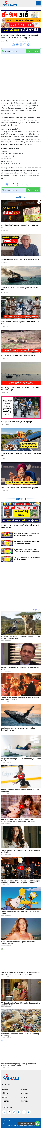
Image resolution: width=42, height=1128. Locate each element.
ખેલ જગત (24, 1097)
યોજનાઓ (24, 1089)
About (29, 1121)
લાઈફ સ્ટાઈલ (6, 1101)
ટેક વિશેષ (5, 1097)
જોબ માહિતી (24, 1101)
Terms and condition (19, 1121)
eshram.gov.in (5, 173)
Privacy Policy (7, 1121)
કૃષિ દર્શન (5, 1093)
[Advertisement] (21, 77)
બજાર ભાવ (24, 1093)
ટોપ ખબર (5, 1089)
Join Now (34, 51)
